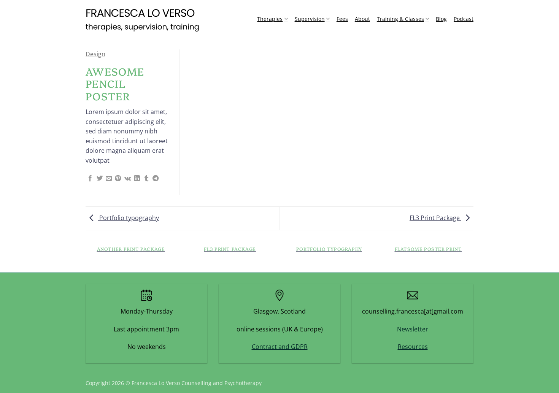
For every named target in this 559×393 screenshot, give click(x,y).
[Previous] (85, 256)
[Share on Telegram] (155, 178)
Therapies (270, 18)
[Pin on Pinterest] (118, 178)
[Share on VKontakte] (127, 178)
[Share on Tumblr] (146, 178)
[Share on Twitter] (100, 178)
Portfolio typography (128, 218)
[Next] (473, 256)
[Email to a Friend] (109, 178)
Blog (441, 18)
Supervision (310, 18)
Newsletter (412, 329)
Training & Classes (400, 18)
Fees (342, 18)
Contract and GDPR (280, 346)
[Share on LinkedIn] (137, 178)
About (362, 18)
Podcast (463, 18)
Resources (413, 346)
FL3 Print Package (435, 218)
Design (95, 54)
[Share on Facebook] (90, 178)
